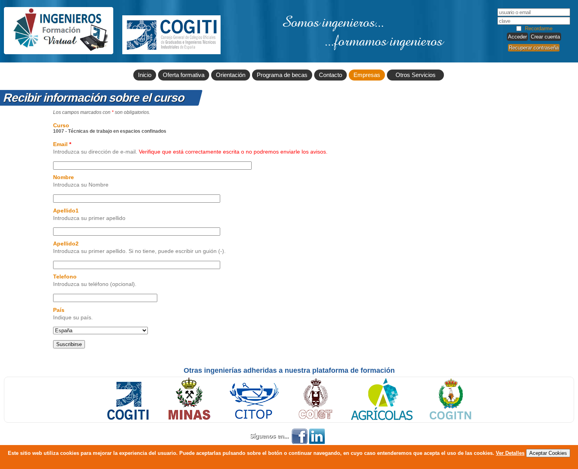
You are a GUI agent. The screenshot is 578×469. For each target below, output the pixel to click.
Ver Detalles (510, 453)
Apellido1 (66, 210)
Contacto (330, 75)
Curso (61, 125)
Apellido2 (66, 243)
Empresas (366, 75)
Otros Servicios (416, 75)
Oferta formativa (183, 75)
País (58, 310)
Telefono (65, 276)
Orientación (230, 75)
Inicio (144, 75)
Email (62, 144)
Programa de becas (282, 75)
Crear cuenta (545, 37)
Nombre (63, 177)
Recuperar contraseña (534, 48)
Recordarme (538, 28)
